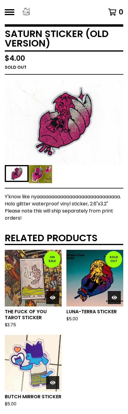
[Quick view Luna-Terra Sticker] (114, 297)
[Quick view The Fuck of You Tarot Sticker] (52, 297)
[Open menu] (9, 12)
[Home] (55, 12)
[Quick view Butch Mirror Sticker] (52, 382)
